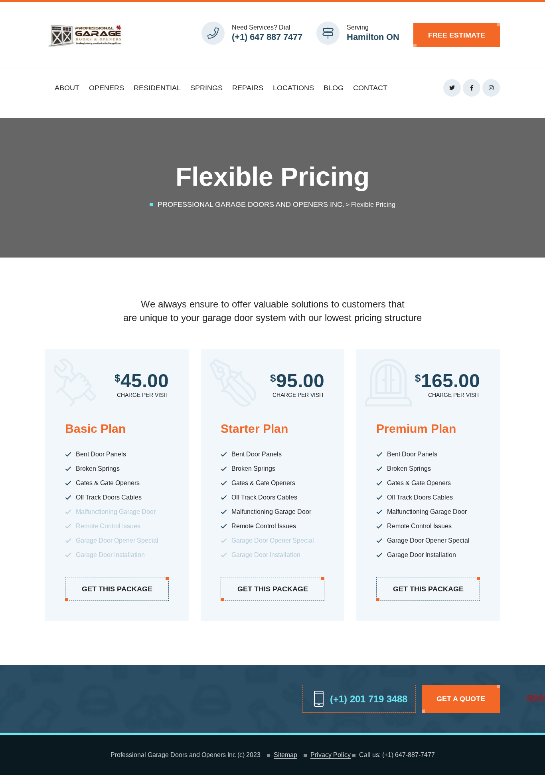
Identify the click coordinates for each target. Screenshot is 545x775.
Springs (206, 88)
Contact (370, 88)
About (67, 88)
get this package (117, 589)
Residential (157, 88)
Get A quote (460, 699)
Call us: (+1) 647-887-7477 (397, 755)
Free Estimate (456, 35)
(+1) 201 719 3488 (368, 699)
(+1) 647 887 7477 (267, 37)
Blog (334, 88)
